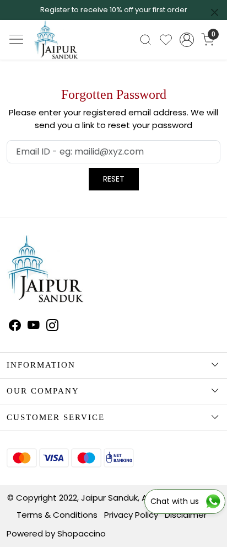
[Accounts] (187, 40)
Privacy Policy (131, 515)
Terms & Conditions (57, 515)
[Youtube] (33, 326)
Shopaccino (81, 533)
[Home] (67, 49)
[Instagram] (52, 326)
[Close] (214, 12)
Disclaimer (186, 515)
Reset (114, 178)
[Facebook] (15, 326)
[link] (146, 39)
